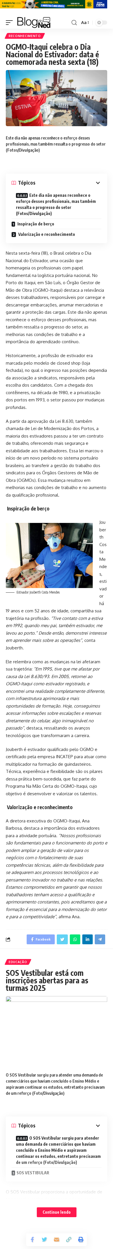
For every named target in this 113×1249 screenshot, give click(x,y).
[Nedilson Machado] (34, 22)
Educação (18, 962)
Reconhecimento (25, 36)
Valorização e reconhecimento (46, 234)
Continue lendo (57, 1212)
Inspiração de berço (35, 223)
